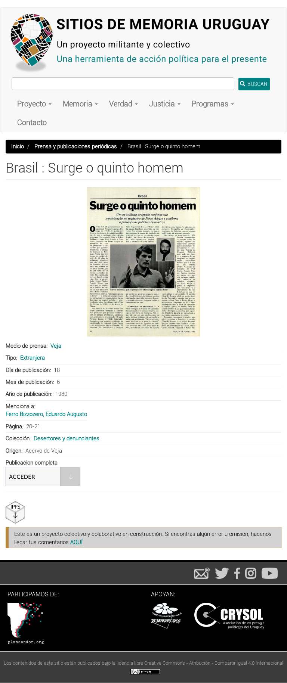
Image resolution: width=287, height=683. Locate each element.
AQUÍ (76, 542)
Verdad (121, 103)
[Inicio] (143, 42)
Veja (55, 345)
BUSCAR (256, 84)
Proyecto (32, 103)
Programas (211, 103)
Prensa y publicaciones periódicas (75, 146)
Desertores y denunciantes (66, 438)
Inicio (17, 146)
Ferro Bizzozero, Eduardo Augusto (46, 414)
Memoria (78, 103)
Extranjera (32, 357)
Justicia (163, 103)
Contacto (32, 122)
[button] (143, 261)
